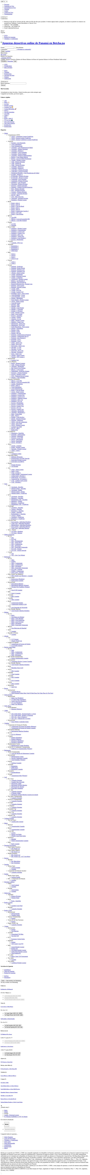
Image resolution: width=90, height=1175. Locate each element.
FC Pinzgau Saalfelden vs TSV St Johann (15, 1116)
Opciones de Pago (9, 75)
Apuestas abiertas (6, 58)
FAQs (6, 35)
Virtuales (6, 9)
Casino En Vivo (8, 12)
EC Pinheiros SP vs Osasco (6, 1034)
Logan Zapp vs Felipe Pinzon (7, 1006)
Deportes (6, 4)
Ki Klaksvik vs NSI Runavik (7, 989)
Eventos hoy (7, 125)
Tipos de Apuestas (9, 971)
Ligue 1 (6, 115)
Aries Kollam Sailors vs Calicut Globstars (9, 1085)
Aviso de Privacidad (9, 1138)
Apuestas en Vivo (9, 6)
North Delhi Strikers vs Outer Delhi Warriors (10, 1089)
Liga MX (6, 113)
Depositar (10, 61)
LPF (5, 100)
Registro (8, 51)
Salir (15, 61)
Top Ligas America (9, 123)
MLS (5, 117)
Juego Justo (7, 1141)
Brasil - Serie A (8, 118)
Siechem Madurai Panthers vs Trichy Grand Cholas (11, 1102)
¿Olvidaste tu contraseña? (24, 49)
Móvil (6, 1148)
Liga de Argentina (9, 112)
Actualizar (4, 61)
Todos (2, 980)
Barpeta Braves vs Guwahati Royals (8, 1098)
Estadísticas (7, 970)
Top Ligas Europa (9, 121)
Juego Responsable (9, 1143)
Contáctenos (7, 1145)
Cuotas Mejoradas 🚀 (10, 109)
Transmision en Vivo (10, 7)
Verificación (7, 78)
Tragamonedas (8, 14)
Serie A (6, 110)
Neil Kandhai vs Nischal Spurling (8, 1018)
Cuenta (3, 59)
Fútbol (6, 1112)
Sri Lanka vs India (5, 1082)
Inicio (5, 70)
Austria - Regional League (11, 1115)
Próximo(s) (7, 977)
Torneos (6, 77)
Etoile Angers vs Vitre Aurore (7, 1046)
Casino (6, 11)
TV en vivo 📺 (8, 120)
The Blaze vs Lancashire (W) (7, 1095)
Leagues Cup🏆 (8, 107)
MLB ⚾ (6, 102)
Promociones (7, 74)
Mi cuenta (3, 54)
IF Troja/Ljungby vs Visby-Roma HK (9, 1068)
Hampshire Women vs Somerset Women (9, 1092)
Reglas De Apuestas (9, 37)
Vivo (6, 976)
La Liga (6, 104)
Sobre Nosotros (8, 1137)
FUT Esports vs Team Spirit (6, 1061)
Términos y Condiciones (11, 38)
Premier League (8, 105)
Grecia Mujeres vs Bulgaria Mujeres (8, 1075)
